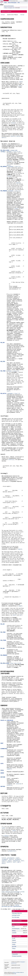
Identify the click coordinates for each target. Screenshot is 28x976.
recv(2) (3, 14)
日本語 (13, 944)
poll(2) (18, 136)
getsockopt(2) (10, 858)
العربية (13, 938)
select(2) (13, 136)
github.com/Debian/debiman (18, 972)
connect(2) (11, 459)
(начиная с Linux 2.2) (10, 166)
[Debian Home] (1, 2)
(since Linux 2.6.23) (11, 663)
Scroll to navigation (6, 11)
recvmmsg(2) (6, 835)
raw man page (15, 917)
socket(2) (4, 860)
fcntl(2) (13, 122)
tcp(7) (8, 391)
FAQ (19, 2)
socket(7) (9, 862)
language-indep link (17, 913)
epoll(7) (4, 137)
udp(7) (19, 862)
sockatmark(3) (16, 860)
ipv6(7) (4, 862)
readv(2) (20, 549)
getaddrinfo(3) (12, 850)
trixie (13, 926)
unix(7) (10, 161)
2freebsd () (16, 956)
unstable (14, 932)
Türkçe (13, 948)
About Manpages (12, 2)
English (14, 940)
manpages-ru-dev (11, 7)
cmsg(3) (17, 208)
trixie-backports (16, 928)
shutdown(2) (18, 859)
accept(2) (9, 785)
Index (5, 2)
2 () (15, 954)
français (14, 942)
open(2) (9, 165)
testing (6, 7)
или (7, 720)
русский (14, 946)
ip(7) (21, 208)
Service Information (9, 6)
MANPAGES (6, 0)
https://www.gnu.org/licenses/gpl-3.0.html (13, 891)
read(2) (21, 81)
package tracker (16, 915)
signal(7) (9, 768)
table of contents (17, 920)
